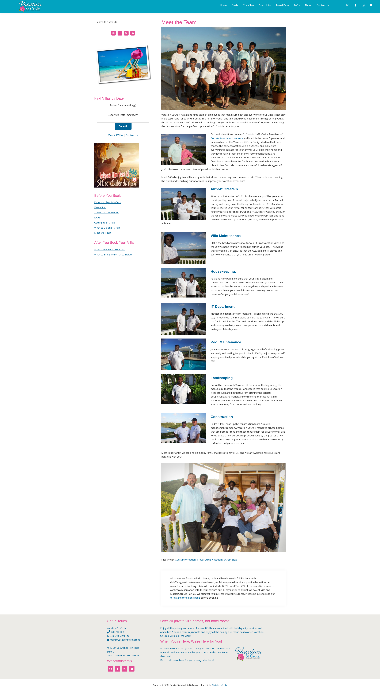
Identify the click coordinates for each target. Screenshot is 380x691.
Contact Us (132, 135)
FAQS (97, 217)
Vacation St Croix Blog (224, 559)
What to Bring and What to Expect (113, 254)
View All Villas (115, 135)
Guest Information (185, 559)
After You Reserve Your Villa (109, 249)
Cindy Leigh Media (219, 685)
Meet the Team (102, 232)
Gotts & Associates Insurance (227, 138)
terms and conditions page (185, 597)
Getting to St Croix (104, 222)
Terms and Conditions (106, 212)
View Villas (100, 207)
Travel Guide (204, 559)
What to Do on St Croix (107, 227)
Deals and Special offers (107, 202)
